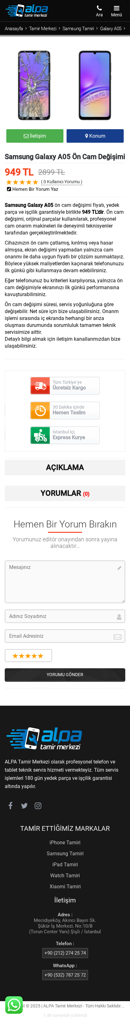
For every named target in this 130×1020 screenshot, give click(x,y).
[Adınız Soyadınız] (65, 616)
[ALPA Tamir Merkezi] (27, 15)
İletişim (37, 136)
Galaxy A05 (110, 28)
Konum (96, 136)
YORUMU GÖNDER (65, 674)
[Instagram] (38, 806)
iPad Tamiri (65, 865)
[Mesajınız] (65, 581)
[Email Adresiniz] (65, 636)
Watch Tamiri (65, 876)
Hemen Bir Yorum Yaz (34, 189)
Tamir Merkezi (42, 28)
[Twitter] (24, 806)
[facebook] (10, 806)
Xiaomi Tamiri (65, 887)
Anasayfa (14, 28)
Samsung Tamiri (78, 28)
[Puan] (15, 656)
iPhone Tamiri (65, 843)
